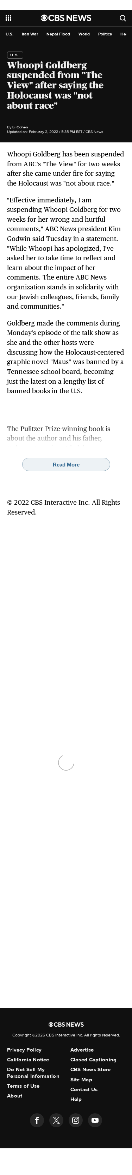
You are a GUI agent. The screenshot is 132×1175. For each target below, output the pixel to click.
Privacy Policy (24, 1050)
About (15, 1096)
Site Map (81, 1079)
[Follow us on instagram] (76, 1120)
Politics (105, 34)
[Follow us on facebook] (37, 1120)
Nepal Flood (58, 34)
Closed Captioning (93, 1059)
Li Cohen (20, 127)
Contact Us (84, 1089)
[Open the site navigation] (23, 18)
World (84, 34)
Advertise (82, 1050)
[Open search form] (122, 18)
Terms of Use (23, 1086)
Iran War (30, 34)
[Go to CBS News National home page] (66, 17)
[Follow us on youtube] (95, 1120)
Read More (66, 465)
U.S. (9, 34)
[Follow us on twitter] (56, 1120)
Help (76, 1099)
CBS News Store (90, 1069)
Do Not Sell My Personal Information (33, 1072)
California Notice (28, 1059)
